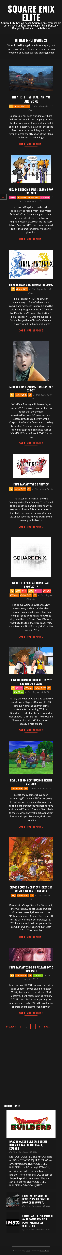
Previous (11, 1026)
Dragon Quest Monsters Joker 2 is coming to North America (31, 889)
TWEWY (45, 197)
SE (28, 106)
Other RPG (19, 106)
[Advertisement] (31, 1067)
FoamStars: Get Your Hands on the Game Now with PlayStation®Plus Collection (37, 1221)
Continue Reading (31, 144)
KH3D (13, 197)
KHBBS (47, 591)
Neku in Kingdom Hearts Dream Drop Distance (31, 191)
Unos (28, 1250)
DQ (13, 895)
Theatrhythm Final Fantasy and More (31, 99)
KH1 (17, 591)
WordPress (44, 1250)
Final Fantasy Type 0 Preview (31, 484)
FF (10, 106)
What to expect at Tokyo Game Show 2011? (31, 584)
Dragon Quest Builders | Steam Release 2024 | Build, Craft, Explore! (28, 1145)
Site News (18, 692)
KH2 (24, 591)
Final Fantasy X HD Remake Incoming (31, 284)
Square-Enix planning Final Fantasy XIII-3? (31, 388)
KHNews (22, 197)
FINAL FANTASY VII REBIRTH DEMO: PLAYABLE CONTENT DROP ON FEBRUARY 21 (36, 1199)
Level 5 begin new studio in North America (31, 782)
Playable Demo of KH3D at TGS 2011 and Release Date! (31, 681)
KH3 (30, 591)
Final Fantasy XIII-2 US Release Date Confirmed (31, 969)
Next (47, 1026)
